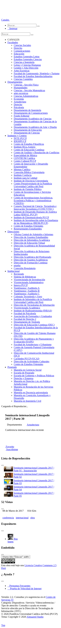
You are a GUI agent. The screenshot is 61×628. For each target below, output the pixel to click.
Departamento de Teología (27, 322)
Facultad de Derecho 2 (25, 319)
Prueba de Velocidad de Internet (24, 588)
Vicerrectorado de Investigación (29, 279)
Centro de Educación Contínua (29, 149)
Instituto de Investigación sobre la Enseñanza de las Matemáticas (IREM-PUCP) (36, 221)
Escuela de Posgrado (24, 372)
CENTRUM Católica (24, 158)
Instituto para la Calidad (25, 178)
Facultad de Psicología (25, 313)
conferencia (8, 517)
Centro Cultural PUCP (25, 161)
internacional (22, 517)
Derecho (18, 48)
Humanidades (20, 87)
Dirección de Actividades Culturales (31, 361)
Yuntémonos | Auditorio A (27, 288)
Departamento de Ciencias (27, 132)
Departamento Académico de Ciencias (32, 118)
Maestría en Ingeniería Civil (27, 401)
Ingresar (12, 28)
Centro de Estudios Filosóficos (29, 144)
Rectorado (19, 274)
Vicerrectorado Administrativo (28, 282)
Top (3, 625)
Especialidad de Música (25, 155)
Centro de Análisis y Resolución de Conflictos (36, 152)
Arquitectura (20, 101)
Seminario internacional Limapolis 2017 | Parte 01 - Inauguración (34, 469)
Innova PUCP (21, 285)
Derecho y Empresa (23, 378)
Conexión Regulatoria (25, 268)
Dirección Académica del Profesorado (32, 257)
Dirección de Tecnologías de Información (34, 305)
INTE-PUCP (20, 138)
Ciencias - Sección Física (26, 84)
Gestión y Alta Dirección (26, 68)
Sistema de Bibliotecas (25, 276)
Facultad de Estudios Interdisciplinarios (33, 76)
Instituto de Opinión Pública (27, 189)
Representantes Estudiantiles (28, 228)
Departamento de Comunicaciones (31, 113)
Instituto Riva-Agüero (24, 147)
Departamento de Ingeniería (27, 110)
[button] (5, 20)
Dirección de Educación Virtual (29, 243)
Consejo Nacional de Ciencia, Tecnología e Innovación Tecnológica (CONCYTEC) (35, 207)
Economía (19, 99)
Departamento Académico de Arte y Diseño (35, 127)
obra (32, 517)
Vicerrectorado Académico (27, 307)
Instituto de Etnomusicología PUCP (31, 217)
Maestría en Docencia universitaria (31, 392)
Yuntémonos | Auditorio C (27, 293)
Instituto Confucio (23, 175)
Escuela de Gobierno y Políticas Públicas (34, 375)
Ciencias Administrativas (26, 96)
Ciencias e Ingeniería (24, 62)
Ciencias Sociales (22, 45)
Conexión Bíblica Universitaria (29, 172)
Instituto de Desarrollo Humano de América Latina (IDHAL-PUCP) (35, 213)
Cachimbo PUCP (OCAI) (26, 358)
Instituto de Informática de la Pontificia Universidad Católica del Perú (33, 300)
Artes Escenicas (21, 70)
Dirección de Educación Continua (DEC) (34, 324)
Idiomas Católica (22, 169)
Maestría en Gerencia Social (27, 370)
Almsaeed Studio (35, 616)
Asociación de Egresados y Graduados (33, 316)
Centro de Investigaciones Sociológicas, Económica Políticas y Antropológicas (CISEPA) (33, 200)
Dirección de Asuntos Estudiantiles (31, 237)
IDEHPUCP (20, 141)
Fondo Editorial (21, 115)
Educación (19, 53)
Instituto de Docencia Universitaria (31, 180)
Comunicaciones (22, 51)
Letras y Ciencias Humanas (27, 65)
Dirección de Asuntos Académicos (31, 259)
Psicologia (19, 107)
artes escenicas (21, 93)
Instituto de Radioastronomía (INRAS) (33, 310)
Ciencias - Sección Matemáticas (29, 90)
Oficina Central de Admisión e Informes (33, 234)
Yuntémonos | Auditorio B (27, 291)
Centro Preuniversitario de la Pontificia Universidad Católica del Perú (33, 185)
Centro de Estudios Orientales (28, 226)
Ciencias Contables (23, 79)
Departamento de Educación (28, 130)
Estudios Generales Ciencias (28, 59)
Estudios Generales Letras (26, 56)
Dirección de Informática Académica (32, 240)
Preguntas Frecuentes (19, 585)
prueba (17, 265)
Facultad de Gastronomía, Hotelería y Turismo (36, 73)
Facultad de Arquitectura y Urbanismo (32, 344)
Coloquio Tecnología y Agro (28, 296)
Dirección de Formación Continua (30, 262)
